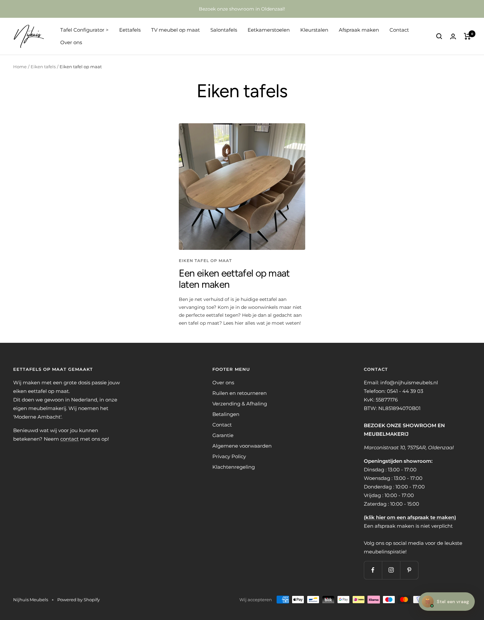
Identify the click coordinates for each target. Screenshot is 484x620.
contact (69, 439)
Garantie (222, 435)
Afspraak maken (359, 30)
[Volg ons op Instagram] (391, 570)
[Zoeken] (439, 36)
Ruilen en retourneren (239, 393)
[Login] (453, 36)
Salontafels (223, 30)
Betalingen (225, 414)
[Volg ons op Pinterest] (409, 570)
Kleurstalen (314, 30)
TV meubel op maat (175, 30)
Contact (399, 30)
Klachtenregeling (233, 467)
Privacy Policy (229, 456)
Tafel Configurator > (84, 30)
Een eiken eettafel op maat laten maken (234, 278)
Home (20, 66)
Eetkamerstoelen (269, 30)
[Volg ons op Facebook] (373, 570)
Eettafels (130, 30)
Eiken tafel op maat (205, 260)
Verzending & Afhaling (239, 403)
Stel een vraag (446, 601)
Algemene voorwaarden (242, 446)
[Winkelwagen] (467, 36)
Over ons (71, 42)
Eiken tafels (43, 66)
